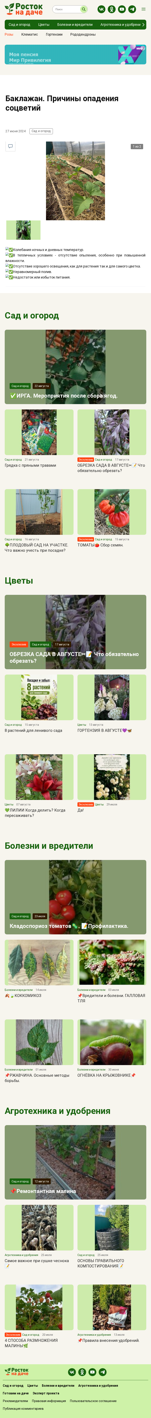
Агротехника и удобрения (57, 1110)
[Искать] (83, 9)
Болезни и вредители (49, 845)
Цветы (19, 580)
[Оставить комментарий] (10, 146)
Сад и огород (41, 131)
